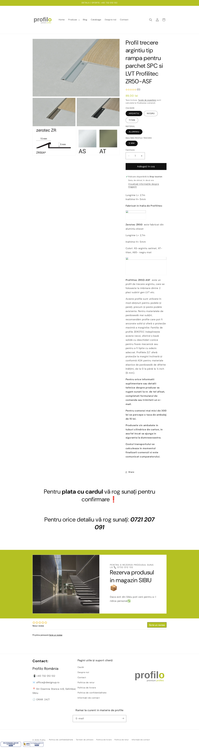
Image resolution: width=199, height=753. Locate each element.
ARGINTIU (134, 113)
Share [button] (131, 472)
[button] (73, 20)
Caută (81, 667)
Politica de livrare (87, 687)
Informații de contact (89, 697)
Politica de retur (86, 682)
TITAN (132, 120)
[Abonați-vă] (123, 718)
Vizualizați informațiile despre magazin (143, 185)
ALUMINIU (134, 131)
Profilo (42, 740)
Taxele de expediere (147, 100)
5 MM (132, 143)
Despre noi (83, 672)
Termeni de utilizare (84, 740)
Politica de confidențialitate (92, 692)
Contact (82, 677)
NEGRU (151, 113)
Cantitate (130, 150)
